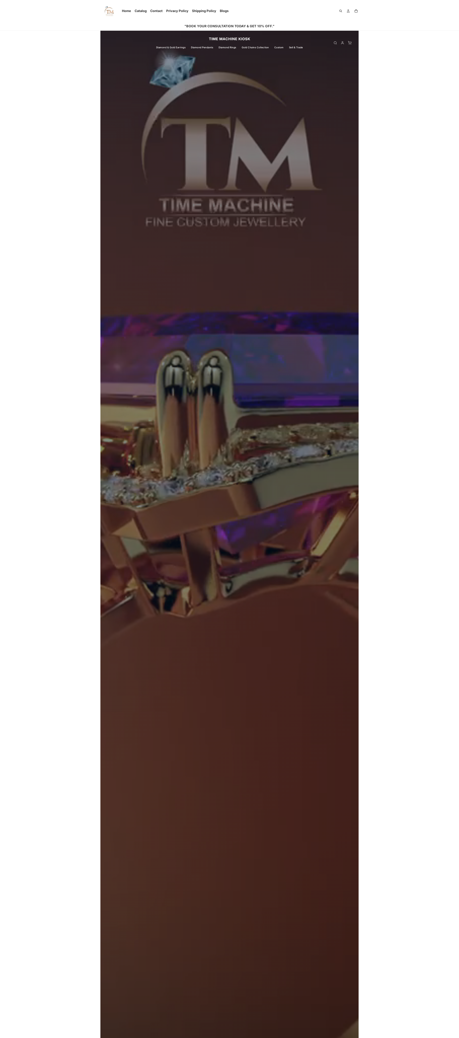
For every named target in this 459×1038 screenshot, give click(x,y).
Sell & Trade (296, 47)
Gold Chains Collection (255, 47)
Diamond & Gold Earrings (171, 47)
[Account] (342, 43)
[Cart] (356, 11)
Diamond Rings (227, 47)
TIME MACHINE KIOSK (229, 39)
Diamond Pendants (202, 47)
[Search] (341, 11)
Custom (279, 47)
